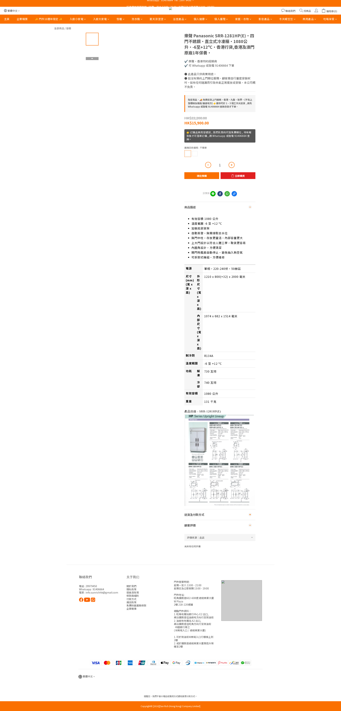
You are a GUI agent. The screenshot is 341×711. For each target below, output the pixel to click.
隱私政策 (131, 589)
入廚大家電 (100, 19)
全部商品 (59, 28)
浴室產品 (178, 19)
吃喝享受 (328, 19)
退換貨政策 (132, 592)
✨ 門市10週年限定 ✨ (49, 19)
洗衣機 (136, 19)
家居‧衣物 (242, 19)
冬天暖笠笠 (286, 19)
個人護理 (219, 19)
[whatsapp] (227, 193)
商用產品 (308, 19)
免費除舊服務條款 (136, 605)
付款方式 (131, 599)
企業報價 (22, 19)
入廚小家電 (76, 19)
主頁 (7, 19)
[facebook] (220, 193)
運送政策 (131, 602)
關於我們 (131, 586)
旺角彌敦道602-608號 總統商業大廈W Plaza (194, 599)
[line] (213, 193)
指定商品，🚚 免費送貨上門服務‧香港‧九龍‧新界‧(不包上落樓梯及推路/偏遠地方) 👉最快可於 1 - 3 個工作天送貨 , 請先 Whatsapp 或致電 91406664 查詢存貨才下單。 (220, 103)
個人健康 (199, 19)
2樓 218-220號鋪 (183, 604)
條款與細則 (132, 595)
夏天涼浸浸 (156, 19)
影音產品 (264, 19)
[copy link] (234, 193)
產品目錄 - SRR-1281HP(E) (202, 411)
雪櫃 (119, 19)
